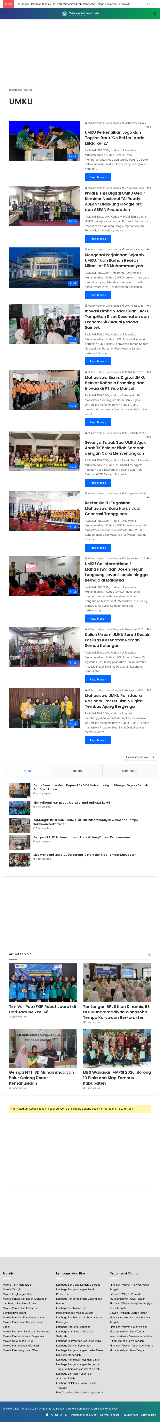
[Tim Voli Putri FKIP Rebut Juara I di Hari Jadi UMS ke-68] (19, 808)
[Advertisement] (80, 50)
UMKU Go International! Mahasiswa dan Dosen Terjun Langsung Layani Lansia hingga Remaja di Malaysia (116, 572)
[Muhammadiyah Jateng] (80, 14)
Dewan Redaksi (109, 1414)
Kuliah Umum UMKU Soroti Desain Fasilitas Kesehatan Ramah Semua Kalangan (118, 640)
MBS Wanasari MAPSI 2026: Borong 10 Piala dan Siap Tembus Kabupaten (84, 855)
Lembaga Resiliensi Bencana (73, 1326)
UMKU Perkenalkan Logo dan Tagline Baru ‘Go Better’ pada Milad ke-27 (115, 138)
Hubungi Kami (130, 1414)
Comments (129, 771)
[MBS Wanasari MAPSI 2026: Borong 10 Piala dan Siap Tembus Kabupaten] (19, 860)
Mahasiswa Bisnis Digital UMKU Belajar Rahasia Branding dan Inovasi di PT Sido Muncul (115, 383)
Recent (78, 771)
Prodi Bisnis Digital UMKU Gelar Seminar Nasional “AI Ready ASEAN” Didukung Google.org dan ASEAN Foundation (115, 201)
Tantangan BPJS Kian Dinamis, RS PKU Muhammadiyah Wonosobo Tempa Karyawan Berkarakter (116, 1012)
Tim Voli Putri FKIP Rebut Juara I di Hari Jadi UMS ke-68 (71, 803)
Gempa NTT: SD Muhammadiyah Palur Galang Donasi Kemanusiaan (56, 3)
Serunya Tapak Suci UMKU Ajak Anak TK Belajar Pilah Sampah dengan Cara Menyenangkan (115, 448)
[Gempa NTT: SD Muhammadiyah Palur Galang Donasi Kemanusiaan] (19, 842)
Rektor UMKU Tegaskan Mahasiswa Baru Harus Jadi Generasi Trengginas (112, 508)
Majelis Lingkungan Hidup (18, 1294)
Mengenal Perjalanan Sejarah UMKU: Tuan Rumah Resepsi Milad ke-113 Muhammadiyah (114, 260)
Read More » (98, 177)
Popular (28, 771)
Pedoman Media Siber (84, 1414)
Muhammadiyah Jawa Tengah (104, 122)
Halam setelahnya (137, 757)
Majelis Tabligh (12, 1289)
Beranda (16, 89)
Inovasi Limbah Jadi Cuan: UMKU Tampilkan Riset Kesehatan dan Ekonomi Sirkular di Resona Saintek (117, 319)
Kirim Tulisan (148, 1414)
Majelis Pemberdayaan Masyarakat (24, 1336)
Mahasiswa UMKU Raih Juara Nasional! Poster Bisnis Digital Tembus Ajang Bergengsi (114, 701)
